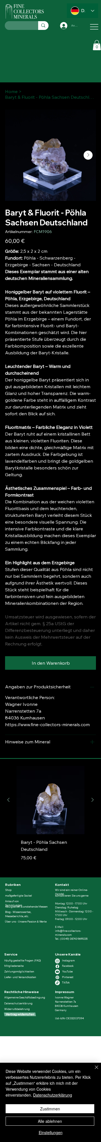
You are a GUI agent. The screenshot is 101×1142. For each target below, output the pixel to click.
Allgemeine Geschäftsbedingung (24, 997)
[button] (97, 45)
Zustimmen (50, 1109)
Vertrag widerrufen (19, 1014)
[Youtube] (57, 971)
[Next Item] (88, 155)
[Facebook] (57, 966)
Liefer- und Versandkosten (20, 977)
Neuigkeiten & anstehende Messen (26, 906)
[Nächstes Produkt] (92, 799)
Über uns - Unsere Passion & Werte (26, 921)
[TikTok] (57, 982)
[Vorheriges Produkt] (8, 799)
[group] (50, 819)
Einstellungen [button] (51, 1132)
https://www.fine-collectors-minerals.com (47, 724)
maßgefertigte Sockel (18, 895)
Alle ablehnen (50, 1121)
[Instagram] (57, 961)
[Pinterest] (57, 977)
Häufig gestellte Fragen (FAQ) (22, 960)
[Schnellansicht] (50, 800)
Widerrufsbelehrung (17, 1009)
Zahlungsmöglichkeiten (19, 971)
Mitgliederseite (14, 965)
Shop (8, 889)
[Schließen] (93, 1070)
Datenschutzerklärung (18, 1003)
